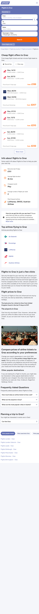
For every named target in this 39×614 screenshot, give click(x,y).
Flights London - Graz (8, 439)
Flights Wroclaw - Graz (8, 456)
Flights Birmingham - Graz (9, 460)
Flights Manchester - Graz (9, 453)
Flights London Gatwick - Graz (10, 442)
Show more (19, 152)
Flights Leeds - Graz (7, 446)
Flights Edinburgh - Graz (8, 449)
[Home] (5, 3)
